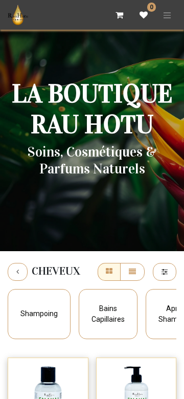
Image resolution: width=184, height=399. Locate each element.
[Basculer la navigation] (167, 15)
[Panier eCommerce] (119, 15)
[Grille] (109, 272)
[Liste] (132, 272)
